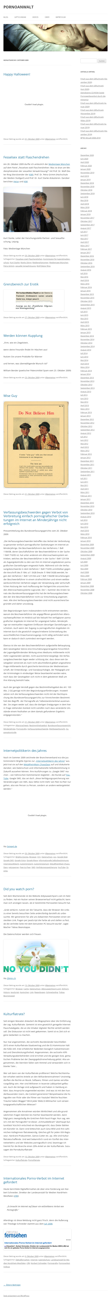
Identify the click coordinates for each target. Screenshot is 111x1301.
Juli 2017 (84, 231)
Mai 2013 (84, 402)
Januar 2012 (85, 457)
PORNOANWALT (18, 7)
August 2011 (86, 475)
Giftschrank (20, 17)
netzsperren (14, 867)
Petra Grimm (8, 266)
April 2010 (85, 530)
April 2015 (85, 322)
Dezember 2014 (87, 336)
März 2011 (85, 492)
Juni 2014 (84, 356)
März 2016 (85, 283)
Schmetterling (52, 992)
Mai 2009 (84, 568)
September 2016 (88, 266)
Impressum (61, 17)
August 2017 (86, 228)
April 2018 (85, 204)
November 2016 (87, 259)
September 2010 (88, 513)
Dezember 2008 (87, 586)
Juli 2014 (84, 353)
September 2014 (88, 346)
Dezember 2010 (87, 502)
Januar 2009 (85, 582)
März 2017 (85, 245)
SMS (33, 867)
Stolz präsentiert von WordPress (16, 1295)
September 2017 (88, 224)
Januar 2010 (85, 541)
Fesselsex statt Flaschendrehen (26, 157)
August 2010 (86, 516)
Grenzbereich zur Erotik (21, 284)
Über (47, 17)
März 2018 (85, 207)
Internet (34, 1259)
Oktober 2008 (86, 593)
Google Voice (20, 860)
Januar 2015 (85, 332)
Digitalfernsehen (23, 1259)
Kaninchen (24, 992)
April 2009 (85, 572)
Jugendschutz (44, 1259)
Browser (32, 857)
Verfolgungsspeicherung (46, 867)
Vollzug (6, 1266)
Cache (26, 989)
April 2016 (85, 280)
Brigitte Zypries (22, 857)
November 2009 (87, 548)
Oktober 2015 (86, 301)
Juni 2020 (84, 158)
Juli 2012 (84, 436)
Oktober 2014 (86, 343)
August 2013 (86, 391)
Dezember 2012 (87, 419)
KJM (31, 174)
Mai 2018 (84, 200)
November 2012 (87, 423)
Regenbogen (39, 992)
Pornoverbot (64, 1263)
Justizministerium (41, 864)
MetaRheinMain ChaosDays (37, 764)
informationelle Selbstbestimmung (54, 860)
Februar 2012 (86, 454)
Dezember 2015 (87, 294)
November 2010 (87, 506)
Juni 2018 (84, 197)
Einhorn (65, 989)
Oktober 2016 (86, 263)
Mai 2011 (84, 485)
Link (32, 992)
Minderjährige (9, 729)
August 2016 (86, 270)
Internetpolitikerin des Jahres (25, 750)
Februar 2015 (86, 329)
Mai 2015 (84, 318)
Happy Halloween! (16, 74)
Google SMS (8, 860)
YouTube (61, 867)
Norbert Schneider (39, 1263)
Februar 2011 (86, 495)
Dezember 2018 (87, 183)
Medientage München (59, 164)
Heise (16, 181)
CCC (39, 857)
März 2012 (85, 450)
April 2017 (85, 242)
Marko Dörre (26, 262)
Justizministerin (26, 864)
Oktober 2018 (86, 190)
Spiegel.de (12, 846)
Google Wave (32, 860)
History (6, 992)
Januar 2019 (85, 179)
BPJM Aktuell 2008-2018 (90, 138)
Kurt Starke (15, 262)
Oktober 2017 (86, 221)
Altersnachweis (22, 725)
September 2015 (88, 304)
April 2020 (85, 162)
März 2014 (85, 367)
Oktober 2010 (86, 509)
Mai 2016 (84, 277)
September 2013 (88, 388)
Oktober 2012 (86, 426)
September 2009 (88, 555)
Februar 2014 (86, 370)
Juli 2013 (84, 395)
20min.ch (11, 978)
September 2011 (88, 471)
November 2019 (87, 172)
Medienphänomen (40, 262)
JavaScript (15, 992)
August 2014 (86, 350)
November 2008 (87, 589)
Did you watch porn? (18, 889)
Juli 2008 (48, 1223)
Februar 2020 (86, 165)
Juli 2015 (84, 311)
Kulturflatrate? (14, 1014)
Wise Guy (10, 395)
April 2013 (85, 405)
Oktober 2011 (86, 468)
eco (54, 857)
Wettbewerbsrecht (57, 729)
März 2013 (85, 409)
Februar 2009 (86, 579)
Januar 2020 (85, 169)
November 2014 (87, 339)
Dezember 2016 (87, 256)
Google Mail (62, 857)
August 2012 (86, 433)
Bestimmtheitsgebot (38, 725)
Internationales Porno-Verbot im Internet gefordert (33, 1180)
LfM (16, 1196)
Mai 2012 (84, 443)
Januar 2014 (85, 374)
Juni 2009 (84, 565)
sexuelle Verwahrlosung (25, 266)
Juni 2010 (84, 523)
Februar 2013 (86, 412)
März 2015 (85, 325)
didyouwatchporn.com (51, 989)
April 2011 (85, 489)
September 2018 (88, 193)
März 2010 (85, 534)
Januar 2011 (85, 499)
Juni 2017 (84, 235)
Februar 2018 (86, 211)
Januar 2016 (85, 290)
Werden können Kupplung (22, 335)
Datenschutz (47, 857)
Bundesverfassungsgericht (59, 725)
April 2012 (85, 447)
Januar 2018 (85, 214)
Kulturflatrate (21, 1160)
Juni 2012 (84, 440)
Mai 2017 (84, 238)
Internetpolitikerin (11, 864)
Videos (35, 17)
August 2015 (86, 308)
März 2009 (85, 575)
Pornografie (21, 729)
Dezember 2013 (87, 377)
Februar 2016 (86, 287)
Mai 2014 (84, 360)
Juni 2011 (84, 482)
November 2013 (87, 381)
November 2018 (87, 186)
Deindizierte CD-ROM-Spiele (92, 92)
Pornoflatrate (34, 1160)
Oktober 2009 (86, 551)
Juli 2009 (84, 562)
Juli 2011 (84, 478)
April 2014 (85, 363)
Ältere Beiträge (12, 1284)
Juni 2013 (84, 398)
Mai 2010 (84, 527)
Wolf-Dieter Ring (43, 266)
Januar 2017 (85, 252)
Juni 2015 (84, 315)
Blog (5, 17)
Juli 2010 (84, 520)
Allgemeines (50, 139)
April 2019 (85, 176)
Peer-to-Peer (25, 867)
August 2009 (86, 558)
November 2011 (87, 464)
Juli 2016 (84, 273)
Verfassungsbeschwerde (37, 729)
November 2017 (87, 217)
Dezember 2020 (87, 155)
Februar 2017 (86, 249)
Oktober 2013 (86, 384)
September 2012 (88, 429)
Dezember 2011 (87, 461)
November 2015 (87, 297)
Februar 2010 (86, 537)
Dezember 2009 (87, 544)
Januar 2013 (85, 416)
